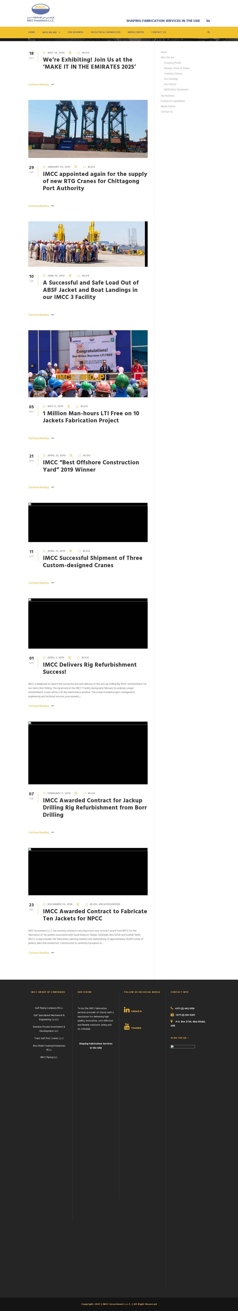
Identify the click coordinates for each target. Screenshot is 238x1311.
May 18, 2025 (56, 53)
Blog (85, 53)
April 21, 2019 (57, 456)
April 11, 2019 (56, 551)
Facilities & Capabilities (105, 32)
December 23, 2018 (60, 904)
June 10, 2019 (56, 276)
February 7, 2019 (59, 793)
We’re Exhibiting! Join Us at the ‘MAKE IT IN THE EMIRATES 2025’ (89, 63)
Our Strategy (171, 79)
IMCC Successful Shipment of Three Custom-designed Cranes (93, 562)
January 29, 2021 (59, 167)
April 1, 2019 (56, 658)
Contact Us (158, 32)
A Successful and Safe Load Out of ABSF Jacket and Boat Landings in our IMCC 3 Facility (91, 290)
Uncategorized (109, 904)
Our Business (75, 32)
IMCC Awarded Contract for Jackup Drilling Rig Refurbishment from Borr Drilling (95, 808)
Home (31, 32)
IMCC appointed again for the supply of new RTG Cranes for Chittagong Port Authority (95, 182)
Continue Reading (38, 85)
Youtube (136, 1028)
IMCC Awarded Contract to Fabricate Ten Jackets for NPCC (95, 915)
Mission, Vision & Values (177, 68)
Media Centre (136, 32)
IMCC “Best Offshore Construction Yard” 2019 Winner (91, 466)
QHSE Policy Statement (176, 90)
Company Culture (173, 74)
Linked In (136, 1011)
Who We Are (49, 32)
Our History (170, 84)
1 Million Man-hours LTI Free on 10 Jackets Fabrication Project (91, 417)
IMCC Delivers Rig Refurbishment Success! (90, 668)
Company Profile (172, 63)
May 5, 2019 (55, 406)
